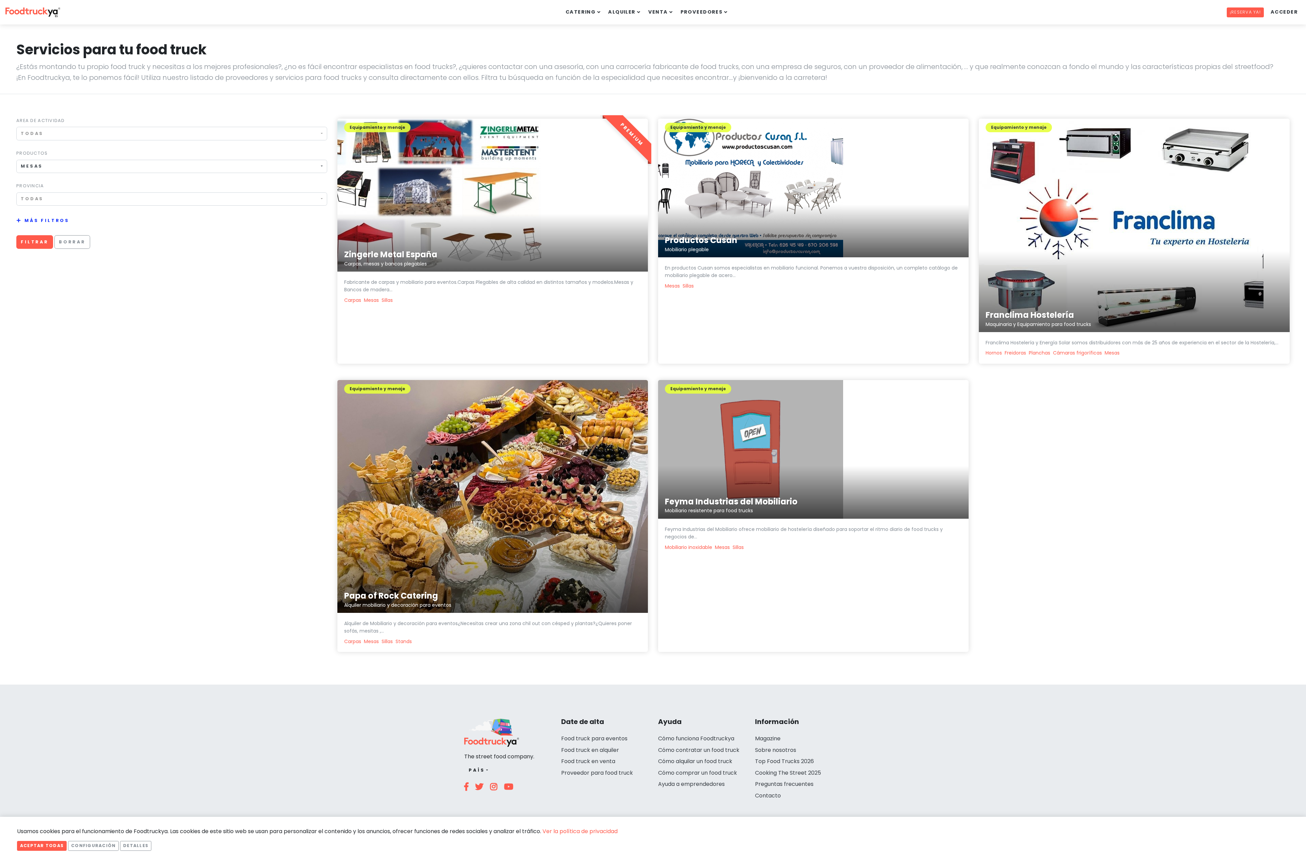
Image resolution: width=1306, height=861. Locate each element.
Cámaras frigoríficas (1077, 352)
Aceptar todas (42, 845)
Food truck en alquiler (590, 750)
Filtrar (35, 242)
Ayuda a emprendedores (691, 784)
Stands (404, 641)
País (477, 770)
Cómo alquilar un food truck (695, 761)
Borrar (72, 242)
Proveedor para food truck (597, 773)
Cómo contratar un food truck (698, 750)
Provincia (30, 186)
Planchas (1039, 352)
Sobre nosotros (775, 750)
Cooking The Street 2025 (788, 773)
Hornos (994, 352)
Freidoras (1015, 352)
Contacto (768, 795)
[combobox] (171, 133)
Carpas (352, 300)
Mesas (371, 300)
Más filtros (46, 220)
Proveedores (702, 11)
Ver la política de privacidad (580, 831)
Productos (32, 153)
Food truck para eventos (594, 738)
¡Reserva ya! (1245, 12)
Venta (658, 11)
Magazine (768, 738)
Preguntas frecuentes (784, 784)
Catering (581, 11)
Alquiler (622, 11)
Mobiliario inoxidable (688, 547)
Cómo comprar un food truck (697, 773)
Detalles (135, 845)
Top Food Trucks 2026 (784, 761)
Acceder (1284, 11)
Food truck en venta (588, 761)
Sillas (387, 300)
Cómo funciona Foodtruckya (696, 738)
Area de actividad (40, 120)
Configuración (93, 845)
